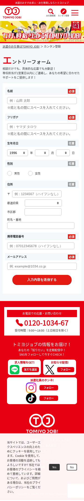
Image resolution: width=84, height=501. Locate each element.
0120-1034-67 (46, 322)
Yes (54, 467)
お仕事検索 (51, 15)
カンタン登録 (63, 15)
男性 (17, 173)
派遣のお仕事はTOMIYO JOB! (21, 46)
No (72, 467)
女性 (38, 173)
